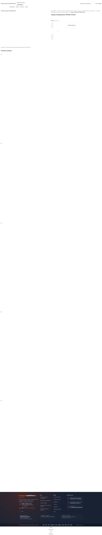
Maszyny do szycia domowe (45, 500)
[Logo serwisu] (8, 3)
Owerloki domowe (43, 502)
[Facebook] (20, 511)
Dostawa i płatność (57, 497)
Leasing (55, 504)
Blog (55, 511)
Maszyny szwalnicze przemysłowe (44, 498)
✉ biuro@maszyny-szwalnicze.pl (95, 0)
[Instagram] (22, 511)
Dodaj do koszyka (71, 25)
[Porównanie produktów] (93, 4)
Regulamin (56, 506)
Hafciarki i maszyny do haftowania (44, 509)
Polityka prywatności (57, 509)
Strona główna (54, 10)
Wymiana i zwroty (57, 499)
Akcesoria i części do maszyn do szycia (65, 10)
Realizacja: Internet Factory (79, 524)
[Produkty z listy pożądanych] (92, 4)
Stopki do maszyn (77, 10)
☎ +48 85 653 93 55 (83, 0)
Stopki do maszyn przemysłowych (88, 10)
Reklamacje (56, 501)
